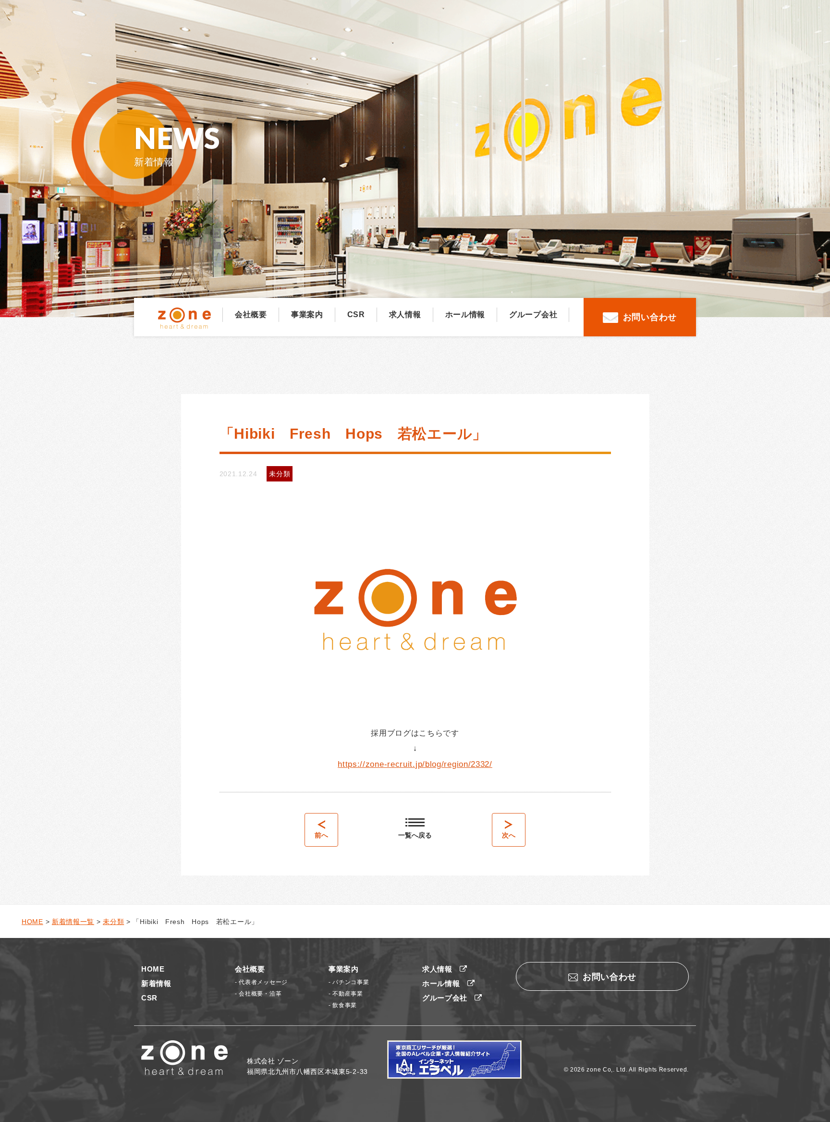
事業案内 (307, 314)
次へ (508, 835)
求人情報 (405, 314)
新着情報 (156, 983)
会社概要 (251, 314)
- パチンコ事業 (349, 982)
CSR (356, 314)
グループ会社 (533, 314)
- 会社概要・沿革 (258, 993)
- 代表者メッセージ (261, 982)
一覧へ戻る (415, 835)
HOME (153, 969)
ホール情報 (465, 314)
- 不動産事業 (346, 993)
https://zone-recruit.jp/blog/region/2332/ (415, 764)
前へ (321, 835)
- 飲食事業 (343, 1005)
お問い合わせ (650, 317)
